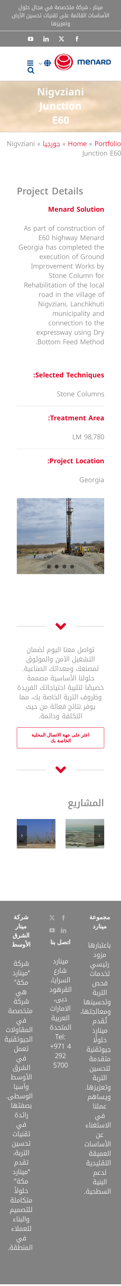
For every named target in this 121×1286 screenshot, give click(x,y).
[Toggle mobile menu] (30, 63)
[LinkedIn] (63, 930)
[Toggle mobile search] (31, 70)
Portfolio (107, 143)
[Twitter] (52, 917)
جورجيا (51, 143)
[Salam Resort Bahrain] (85, 833)
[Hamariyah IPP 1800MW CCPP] (36, 833)
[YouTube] (52, 930)
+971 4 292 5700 (60, 1056)
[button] (46, 64)
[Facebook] (63, 917)
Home (77, 143)
